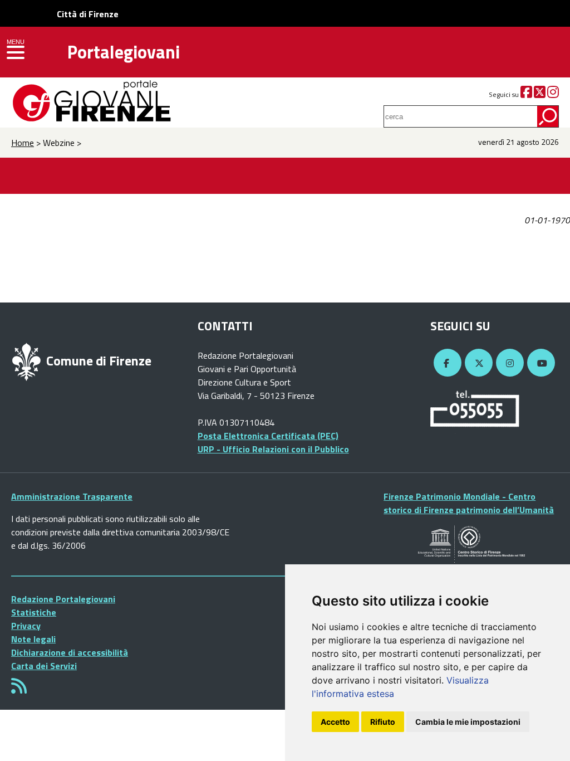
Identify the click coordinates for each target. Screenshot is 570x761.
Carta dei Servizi (44, 665)
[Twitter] (540, 94)
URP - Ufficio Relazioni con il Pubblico (273, 449)
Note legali (33, 639)
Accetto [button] (335, 721)
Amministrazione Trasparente (71, 496)
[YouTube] (539, 363)
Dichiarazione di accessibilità (69, 652)
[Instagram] (553, 94)
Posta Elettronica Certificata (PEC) (268, 435)
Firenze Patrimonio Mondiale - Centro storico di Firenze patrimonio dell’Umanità (469, 503)
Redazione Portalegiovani (63, 599)
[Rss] (19, 689)
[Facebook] (526, 94)
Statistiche (33, 612)
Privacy (26, 625)
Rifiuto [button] (382, 721)
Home (22, 142)
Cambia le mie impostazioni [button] (467, 721)
